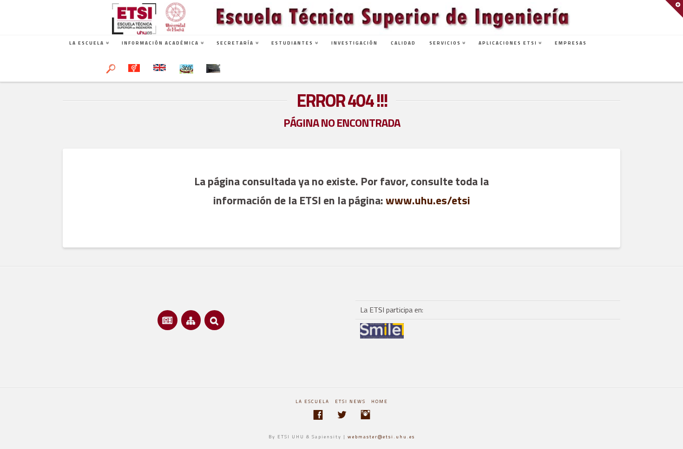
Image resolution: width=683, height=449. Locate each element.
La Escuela (86, 42)
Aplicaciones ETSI (508, 42)
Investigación (354, 42)
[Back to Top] (670, 436)
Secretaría (235, 42)
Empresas (571, 42)
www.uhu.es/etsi (428, 200)
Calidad (403, 42)
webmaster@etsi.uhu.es (381, 436)
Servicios (445, 42)
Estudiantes (292, 42)
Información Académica (160, 42)
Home (379, 401)
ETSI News (350, 401)
